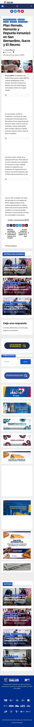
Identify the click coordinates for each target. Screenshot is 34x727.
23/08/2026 (9, 602)
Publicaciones (9, 356)
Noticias (6, 21)
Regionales (13, 21)
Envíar (25, 361)
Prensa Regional (10, 50)
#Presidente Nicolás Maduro (11, 55)
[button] (31, 6)
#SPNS (22, 55)
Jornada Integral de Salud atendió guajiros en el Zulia (22, 233)
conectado (21, 328)
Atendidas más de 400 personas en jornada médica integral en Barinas (16, 269)
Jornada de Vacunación (10, 19)
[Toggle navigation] (17, 6)
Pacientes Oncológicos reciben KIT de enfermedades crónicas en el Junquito (11, 234)
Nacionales (21, 19)
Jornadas (7, 265)
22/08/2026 (9, 643)
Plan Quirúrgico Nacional (18, 302)
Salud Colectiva (22, 21)
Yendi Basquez (21, 272)
